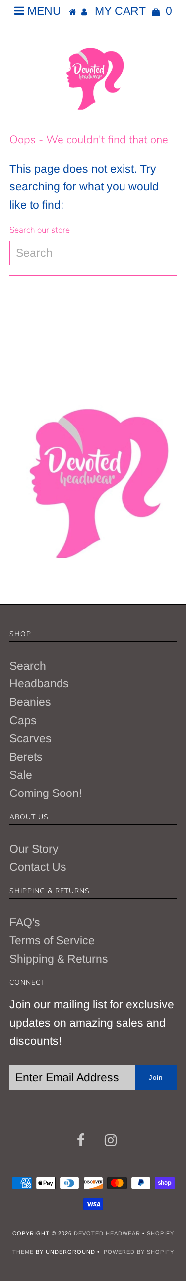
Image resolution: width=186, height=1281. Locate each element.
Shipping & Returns (58, 958)
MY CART (133, 10)
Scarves (30, 738)
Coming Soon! (45, 793)
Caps (23, 720)
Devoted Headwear (108, 1233)
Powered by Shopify (139, 1252)
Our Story (34, 848)
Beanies (30, 701)
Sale (20, 774)
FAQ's (24, 922)
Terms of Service (52, 940)
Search (27, 665)
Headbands (39, 683)
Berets (26, 756)
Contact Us (37, 866)
